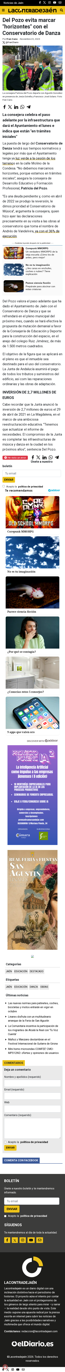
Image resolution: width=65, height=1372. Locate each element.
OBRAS (44, 987)
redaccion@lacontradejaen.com (40, 1331)
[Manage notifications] (5, 1367)
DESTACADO (37, 971)
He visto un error (16, 457)
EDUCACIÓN (20, 971)
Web (7, 1102)
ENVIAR (8, 479)
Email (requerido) (14, 1089)
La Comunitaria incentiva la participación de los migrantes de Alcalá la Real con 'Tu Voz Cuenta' (33, 1030)
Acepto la (24, 486)
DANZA (34, 987)
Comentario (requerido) (17, 1115)
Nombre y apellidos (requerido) (22, 1076)
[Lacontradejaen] (32, 9)
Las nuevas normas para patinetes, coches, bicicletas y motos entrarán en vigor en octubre (33, 1007)
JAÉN (9, 971)
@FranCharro (11, 42)
